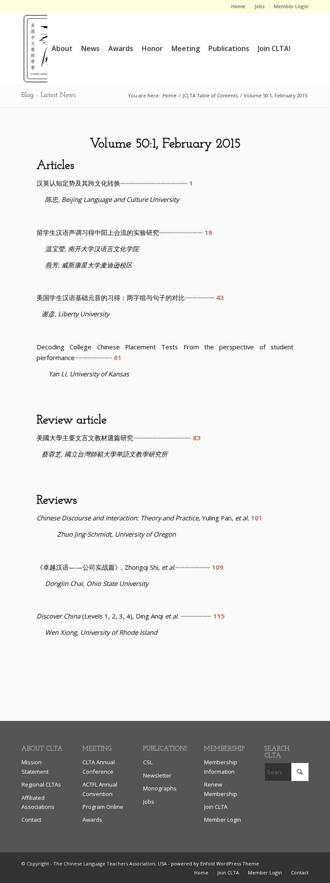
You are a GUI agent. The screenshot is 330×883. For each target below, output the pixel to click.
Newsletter (157, 775)
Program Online (102, 807)
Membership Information (220, 766)
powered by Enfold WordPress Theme (215, 863)
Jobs (259, 6)
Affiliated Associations (38, 802)
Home (238, 6)
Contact (31, 819)
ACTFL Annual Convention (99, 789)
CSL (148, 762)
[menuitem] (238, 6)
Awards (92, 819)
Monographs (160, 788)
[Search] (302, 48)
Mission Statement (35, 766)
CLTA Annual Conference (98, 766)
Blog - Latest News (48, 95)
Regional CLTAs (41, 784)
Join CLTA (215, 807)
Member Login (291, 6)
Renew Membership (220, 789)
